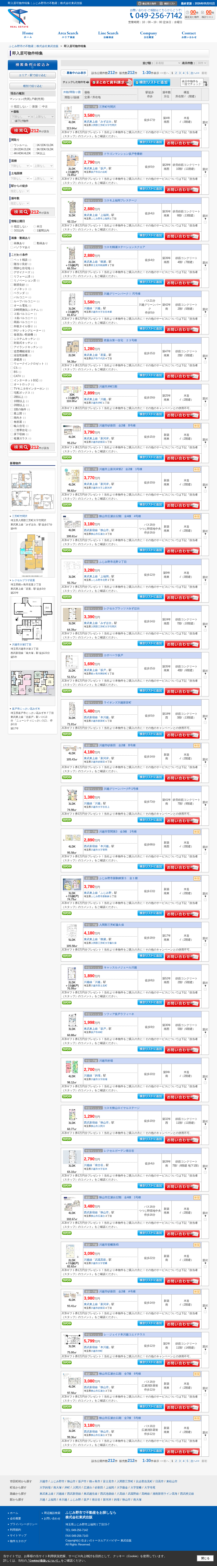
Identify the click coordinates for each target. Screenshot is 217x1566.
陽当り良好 (22, 264)
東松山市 (171, 1481)
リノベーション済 (26, 280)
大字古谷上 (104, 807)
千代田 (101, 358)
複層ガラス (22, 438)
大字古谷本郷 (105, 311)
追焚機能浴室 (24, 351)
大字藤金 (122, 1487)
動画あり (42, 243)
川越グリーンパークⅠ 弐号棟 (122, 293)
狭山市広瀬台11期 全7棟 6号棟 (120, 1373)
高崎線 (146, 1493)
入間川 (101, 1126)
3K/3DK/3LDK (45, 149)
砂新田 (101, 442)
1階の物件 (22, 409)
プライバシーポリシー (24, 1524)
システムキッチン (26, 338)
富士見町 (102, 985)
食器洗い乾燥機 (25, 334)
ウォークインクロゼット (31, 363)
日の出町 (102, 172)
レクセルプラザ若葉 (23, 580)
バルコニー (22, 297)
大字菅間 (102, 849)
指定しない (21, 106)
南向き (20, 417)
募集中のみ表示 (76, 72)
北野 (105, 580)
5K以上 (40, 153)
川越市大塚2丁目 (21, 644)
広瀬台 (101, 534)
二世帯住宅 (22, 430)
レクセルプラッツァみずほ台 (122, 608)
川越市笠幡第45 (109, 1244)
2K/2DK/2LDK (22, 149)
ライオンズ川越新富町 (117, 702)
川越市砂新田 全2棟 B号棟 (117, 425)
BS (17, 371)
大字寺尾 (149, 1487)
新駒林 (106, 896)
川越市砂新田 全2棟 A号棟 (117, 1291)
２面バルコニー (25, 313)
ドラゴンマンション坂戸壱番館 (123, 153)
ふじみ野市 (97, 218)
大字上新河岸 (105, 487)
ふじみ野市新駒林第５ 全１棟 (118, 878)
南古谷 (99, 1165)
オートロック (24, 384)
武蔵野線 (133, 1493)
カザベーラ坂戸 (113, 655)
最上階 (20, 413)
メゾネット (22, 289)
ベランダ (21, 293)
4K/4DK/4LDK (22, 153)
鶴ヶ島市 (95, 673)
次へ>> (195, 73)
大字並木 (102, 1169)
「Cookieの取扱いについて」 (44, 1560)
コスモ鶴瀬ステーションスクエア (124, 247)
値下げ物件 (22, 120)
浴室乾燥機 (22, 355)
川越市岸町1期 (108, 386)
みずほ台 (105, 121)
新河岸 (104, 438)
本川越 (104, 717)
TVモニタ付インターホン (31, 388)
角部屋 (20, 421)
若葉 (103, 354)
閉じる (205, 1558)
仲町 (100, 1351)
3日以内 (19, 230)
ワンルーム (21, 145)
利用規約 (15, 1529)
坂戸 (103, 168)
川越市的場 (106, 1060)
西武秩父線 (187, 1493)
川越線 (88, 308)
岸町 (100, 402)
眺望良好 (21, 284)
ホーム (14, 1512)
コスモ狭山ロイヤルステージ (122, 1107)
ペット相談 (22, 259)
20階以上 (21, 405)
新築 (35, 106)
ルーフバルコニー (26, 301)
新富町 (101, 721)
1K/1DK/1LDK (45, 145)
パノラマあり (22, 247)
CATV (19, 376)
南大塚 (57, 1487)
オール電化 (22, 305)
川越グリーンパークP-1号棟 (121, 788)
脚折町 (103, 673)
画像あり (19, 243)
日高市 (159, 1481)
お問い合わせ (52, 1518)
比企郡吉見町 (144, 1481)
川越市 (94, 311)
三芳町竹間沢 (107, 106)
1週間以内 (43, 230)
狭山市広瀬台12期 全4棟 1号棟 (120, 1197)
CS (17, 367)
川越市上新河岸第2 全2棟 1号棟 (120, 469)
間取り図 (75, 92)
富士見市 (95, 265)
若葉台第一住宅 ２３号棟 (120, 340)
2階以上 (20, 396)
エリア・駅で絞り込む (32, 75)
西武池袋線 (107, 1493)
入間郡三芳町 (98, 125)
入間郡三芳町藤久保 (111, 924)
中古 (45, 106)
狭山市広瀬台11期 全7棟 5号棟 (120, 1418)
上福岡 (104, 215)
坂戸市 (94, 172)
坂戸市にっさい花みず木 (26, 708)
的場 (97, 1075)
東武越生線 (90, 1493)
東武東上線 (91, 121)
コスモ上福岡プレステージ (120, 200)
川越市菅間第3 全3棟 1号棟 (118, 831)
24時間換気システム (28, 309)
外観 (66, 92)
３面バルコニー (25, 318)
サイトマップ (18, 1535)
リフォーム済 (24, 276)
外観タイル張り (25, 326)
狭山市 (104, 530)
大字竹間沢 (111, 125)
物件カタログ (18, 1541)
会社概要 (15, 1518)
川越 (97, 308)
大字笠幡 (102, 1263)
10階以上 (21, 401)
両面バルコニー (25, 322)
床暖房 (20, 359)
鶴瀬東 (103, 265)
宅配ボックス (24, 392)
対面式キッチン (25, 342)
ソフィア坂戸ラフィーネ (119, 1014)
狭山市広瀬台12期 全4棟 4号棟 (120, 516)
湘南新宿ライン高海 (165, 1493)
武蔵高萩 (100, 1259)
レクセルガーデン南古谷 (119, 1150)
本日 (39, 226)
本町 (100, 1032)
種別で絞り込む (32, 86)
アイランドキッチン (28, 347)
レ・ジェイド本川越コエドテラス (124, 1334)
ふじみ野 (105, 892)
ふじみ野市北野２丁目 (113, 561)
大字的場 (102, 1079)
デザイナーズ (24, 272)
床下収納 (21, 434)
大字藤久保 (111, 943)
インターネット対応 (28, 380)
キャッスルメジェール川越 (120, 967)
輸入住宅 (21, 425)
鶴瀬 (103, 261)
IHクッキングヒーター (29, 330)
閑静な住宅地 (24, 268)
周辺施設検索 (52, 1512)
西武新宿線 (91, 530)
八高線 (121, 1493)
